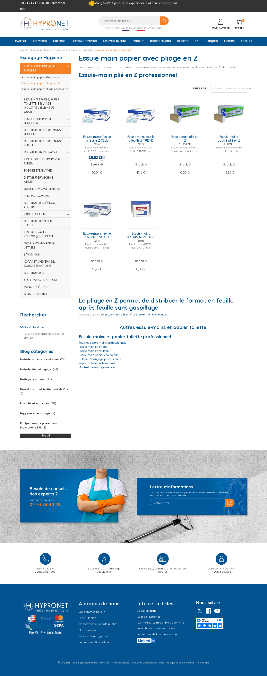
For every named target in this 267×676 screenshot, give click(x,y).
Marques (211, 40)
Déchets (182, 40)
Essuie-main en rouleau (94, 351)
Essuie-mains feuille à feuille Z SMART (97, 235)
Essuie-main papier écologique (98, 355)
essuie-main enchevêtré (151, 314)
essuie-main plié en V (118, 314)
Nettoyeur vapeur (84, 40)
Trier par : (200, 88)
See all (45, 435)
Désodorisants (160, 40)
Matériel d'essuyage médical (97, 367)
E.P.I (196, 40)
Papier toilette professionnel (97, 363)
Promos (246, 40)
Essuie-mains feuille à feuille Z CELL (97, 138)
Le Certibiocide (146, 611)
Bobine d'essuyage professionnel (100, 359)
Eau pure (59, 40)
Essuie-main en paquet (93, 347)
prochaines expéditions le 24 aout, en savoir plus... (146, 3)
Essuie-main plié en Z (184, 138)
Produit (138, 40)
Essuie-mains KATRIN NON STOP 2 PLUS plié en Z (141, 235)
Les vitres (40, 40)
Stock (95, 164)
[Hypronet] (44, 23)
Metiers (229, 40)
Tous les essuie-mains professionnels (102, 342)
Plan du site (202, 662)
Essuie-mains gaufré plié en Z (229, 138)
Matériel (21, 40)
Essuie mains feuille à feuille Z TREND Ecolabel (141, 139)
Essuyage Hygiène (114, 40)
